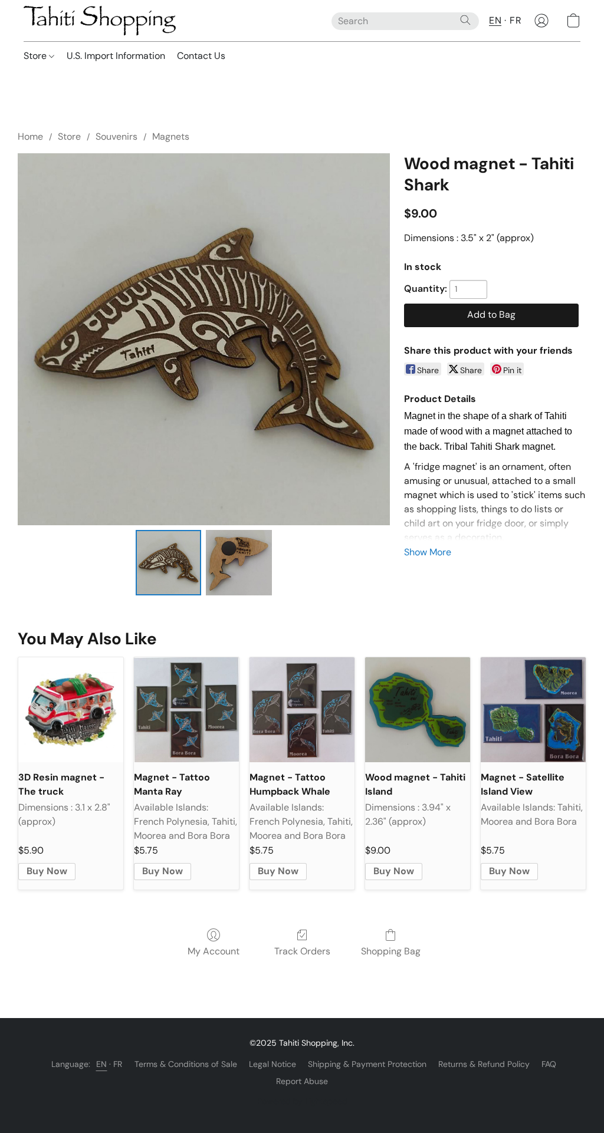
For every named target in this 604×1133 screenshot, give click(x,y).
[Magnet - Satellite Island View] (533, 709)
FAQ (548, 1064)
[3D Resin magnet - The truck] (70, 709)
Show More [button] (427, 552)
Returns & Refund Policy (484, 1064)
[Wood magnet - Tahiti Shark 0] (169, 563)
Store (36, 56)
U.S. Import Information (116, 56)
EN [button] (495, 20)
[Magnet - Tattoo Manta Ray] (186, 709)
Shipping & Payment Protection (367, 1064)
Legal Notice (272, 1064)
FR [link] (118, 1064)
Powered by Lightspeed (302, 1101)
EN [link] (101, 1064)
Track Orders (302, 951)
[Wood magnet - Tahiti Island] (417, 709)
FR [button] (515, 20)
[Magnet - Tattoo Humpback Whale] (302, 709)
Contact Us (201, 56)
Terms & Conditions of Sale (185, 1064)
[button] (100, 20)
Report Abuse (302, 1081)
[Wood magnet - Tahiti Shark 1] (239, 563)
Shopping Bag (391, 951)
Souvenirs (116, 136)
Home (30, 136)
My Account (213, 951)
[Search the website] (465, 20)
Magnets (170, 136)
